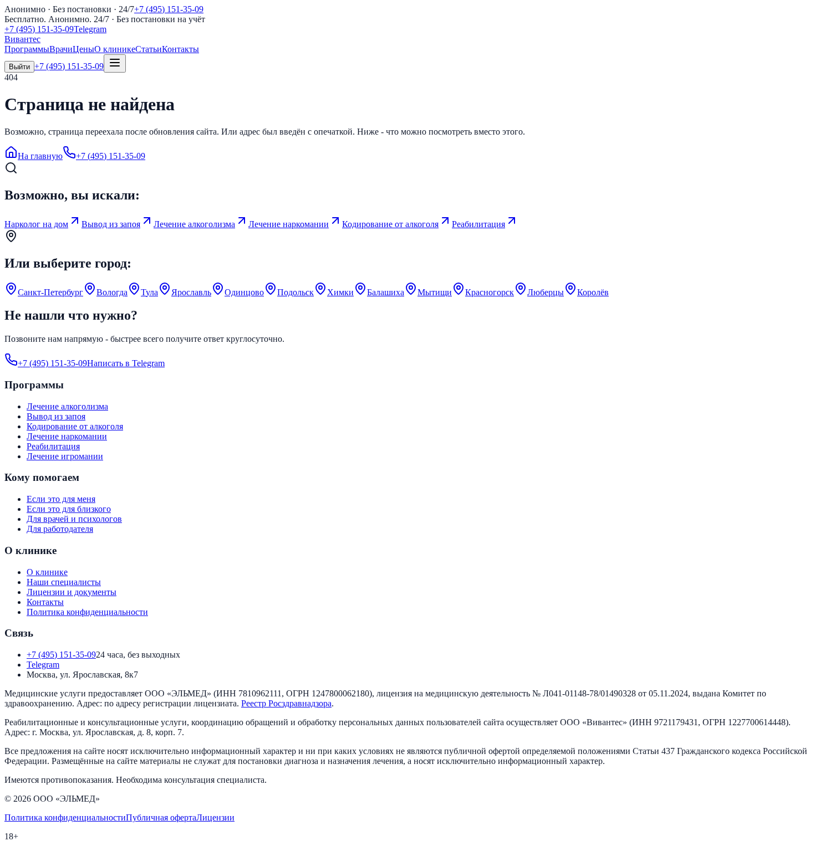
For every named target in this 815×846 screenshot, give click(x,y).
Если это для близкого (69, 509)
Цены (83, 49)
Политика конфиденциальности (87, 612)
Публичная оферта (161, 817)
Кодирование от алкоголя (75, 426)
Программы (26, 49)
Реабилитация (53, 446)
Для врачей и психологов (74, 519)
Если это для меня (61, 499)
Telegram (90, 29)
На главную (40, 156)
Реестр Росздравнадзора (286, 703)
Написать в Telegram (126, 363)
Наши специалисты (64, 582)
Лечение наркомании (67, 436)
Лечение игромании (65, 456)
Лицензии (215, 817)
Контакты (180, 49)
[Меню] (115, 63)
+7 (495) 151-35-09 (168, 9)
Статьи (148, 49)
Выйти (19, 67)
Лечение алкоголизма (67, 406)
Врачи (61, 49)
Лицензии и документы (71, 592)
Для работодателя (60, 529)
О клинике (114, 49)
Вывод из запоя (56, 416)
